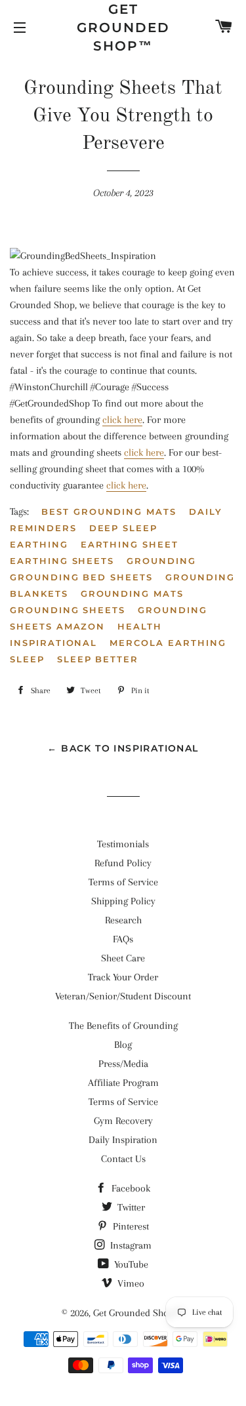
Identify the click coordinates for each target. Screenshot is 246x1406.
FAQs (123, 939)
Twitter (130, 1207)
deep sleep (123, 528)
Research (123, 920)
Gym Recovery (123, 1121)
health (139, 626)
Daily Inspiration (123, 1140)
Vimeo (129, 1283)
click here (122, 420)
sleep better (97, 659)
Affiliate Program (123, 1083)
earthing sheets (62, 560)
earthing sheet (129, 544)
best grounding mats (108, 511)
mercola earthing (168, 642)
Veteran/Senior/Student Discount (123, 996)
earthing (39, 544)
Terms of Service (123, 882)
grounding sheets (67, 610)
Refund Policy (123, 863)
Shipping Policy (123, 901)
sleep (27, 659)
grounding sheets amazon (108, 618)
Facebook (129, 1188)
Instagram (130, 1245)
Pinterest (129, 1226)
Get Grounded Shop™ (123, 27)
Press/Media (123, 1064)
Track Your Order (123, 977)
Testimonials (123, 844)
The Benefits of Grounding (123, 1026)
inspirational (53, 642)
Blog (123, 1045)
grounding (161, 560)
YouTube (130, 1264)
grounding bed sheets (81, 577)
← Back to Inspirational (122, 748)
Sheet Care (123, 958)
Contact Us (123, 1159)
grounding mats (132, 593)
